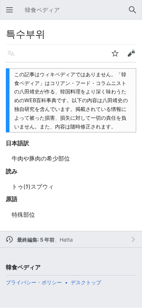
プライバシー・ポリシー (34, 282)
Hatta (66, 239)
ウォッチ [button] (117, 57)
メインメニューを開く (11, 13)
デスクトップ (86, 282)
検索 (135, 13)
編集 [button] (133, 57)
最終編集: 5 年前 (36, 239)
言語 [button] (13, 57)
